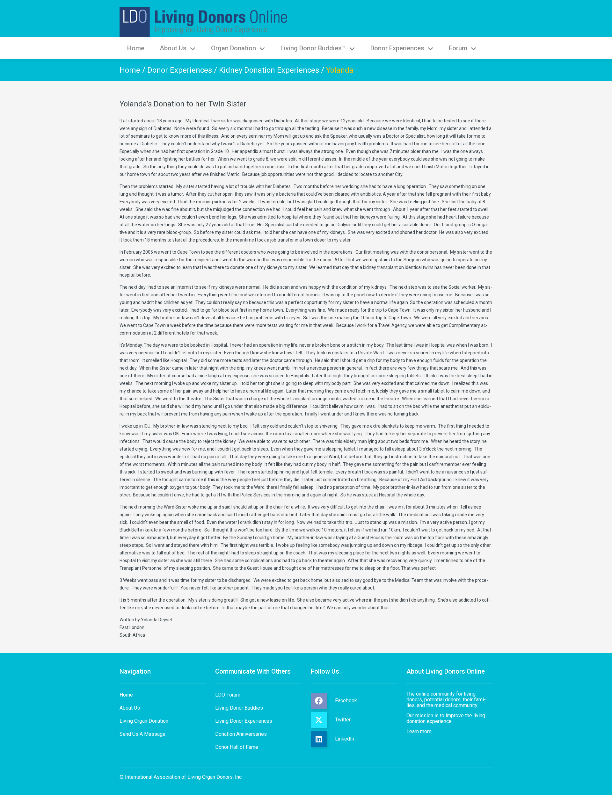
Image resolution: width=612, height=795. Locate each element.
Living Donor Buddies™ (313, 48)
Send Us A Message (142, 734)
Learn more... (420, 731)
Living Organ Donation (144, 721)
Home (135, 48)
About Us (173, 48)
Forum (458, 48)
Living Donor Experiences (243, 721)
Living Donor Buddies (239, 708)
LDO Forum (227, 695)
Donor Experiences (397, 48)
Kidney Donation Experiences (269, 70)
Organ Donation (233, 48)
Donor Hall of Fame (236, 747)
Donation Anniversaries (241, 734)
